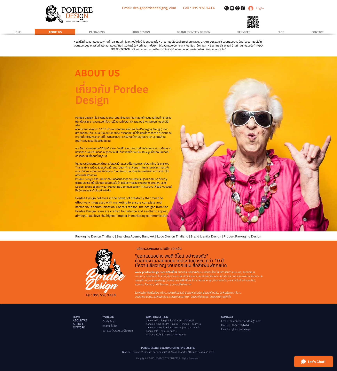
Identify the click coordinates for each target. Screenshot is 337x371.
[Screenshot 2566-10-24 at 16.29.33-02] (226, 8)
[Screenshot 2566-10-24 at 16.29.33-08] (237, 8)
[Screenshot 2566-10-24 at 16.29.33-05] (243, 8)
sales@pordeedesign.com (245, 321)
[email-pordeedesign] (232, 8)
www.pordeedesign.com (150, 272)
